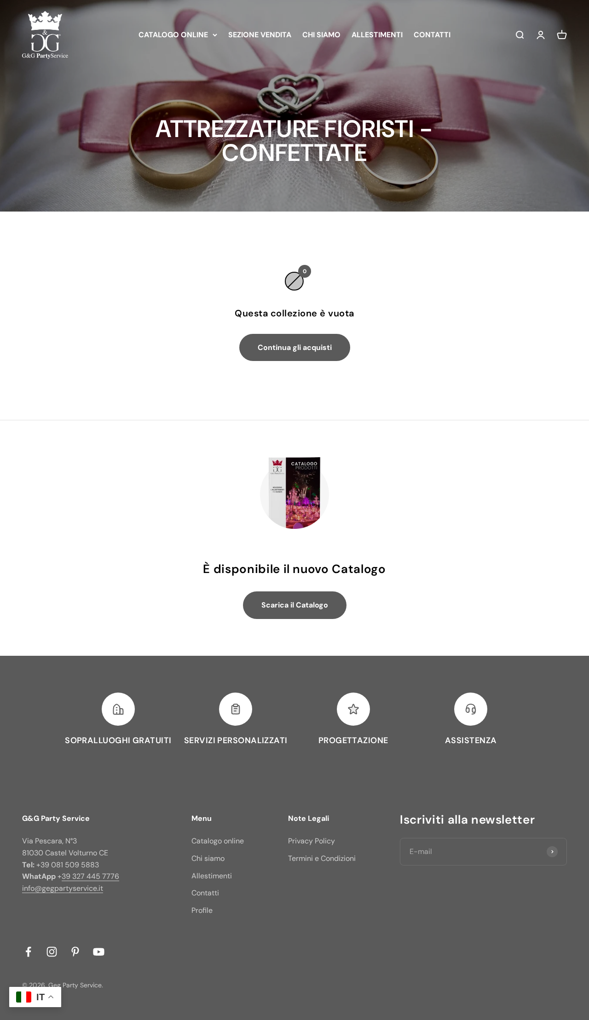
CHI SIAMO (321, 35)
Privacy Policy (311, 841)
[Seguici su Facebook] (28, 952)
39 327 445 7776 (90, 876)
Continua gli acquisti (295, 347)
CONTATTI (432, 35)
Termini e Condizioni (322, 858)
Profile (202, 910)
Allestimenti (211, 876)
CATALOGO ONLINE (173, 35)
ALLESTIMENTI (377, 35)
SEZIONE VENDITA (259, 35)
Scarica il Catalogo (294, 605)
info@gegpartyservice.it (62, 888)
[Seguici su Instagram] (52, 952)
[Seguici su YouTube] (98, 952)
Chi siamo (208, 858)
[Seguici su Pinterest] (75, 952)
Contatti (205, 893)
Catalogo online (217, 841)
